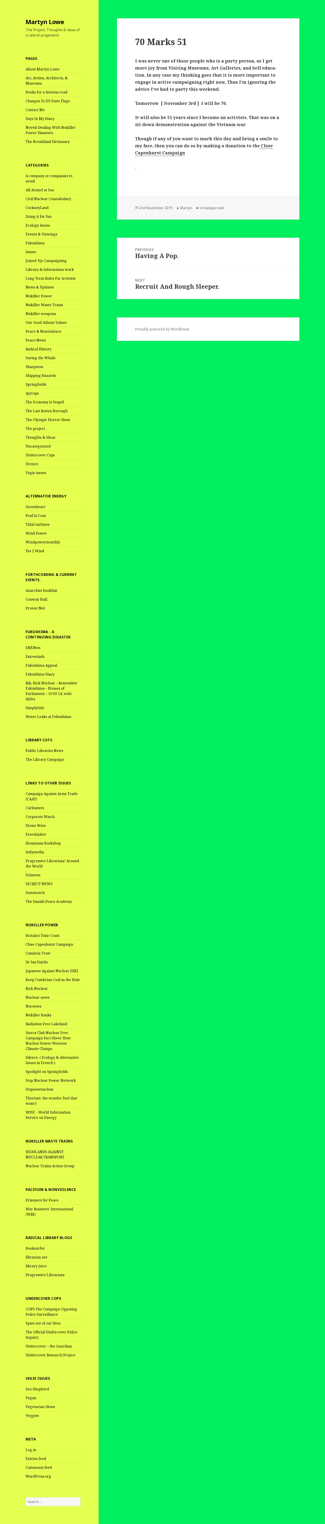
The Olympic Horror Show (48, 419)
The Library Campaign (45, 759)
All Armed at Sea (40, 190)
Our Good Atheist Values (46, 322)
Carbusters (35, 807)
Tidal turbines (38, 524)
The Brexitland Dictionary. (48, 141)
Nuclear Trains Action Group (50, 1165)
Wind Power (36, 533)
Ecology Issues (38, 225)
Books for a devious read (46, 92)
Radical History (39, 349)
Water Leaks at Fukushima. (49, 716)
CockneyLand (37, 207)
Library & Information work (50, 269)
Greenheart (35, 506)
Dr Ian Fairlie (37, 962)
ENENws (33, 647)
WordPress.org (38, 1476)
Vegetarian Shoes (40, 1406)
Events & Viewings (41, 234)
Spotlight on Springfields (47, 1071)
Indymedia (35, 852)
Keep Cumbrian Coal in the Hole (53, 979)
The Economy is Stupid (45, 402)
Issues (31, 251)
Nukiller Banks (38, 1015)
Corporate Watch (40, 816)
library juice (36, 1266)
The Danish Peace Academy (49, 901)
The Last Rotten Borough (47, 410)
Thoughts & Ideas (40, 437)
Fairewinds (35, 656)
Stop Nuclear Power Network (51, 1080)
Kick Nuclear (37, 988)
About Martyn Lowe (42, 69)
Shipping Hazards (41, 375)
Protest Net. (36, 608)
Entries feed (36, 1458)
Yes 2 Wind (35, 550)
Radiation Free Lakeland (46, 1023)
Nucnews (33, 1006)
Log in (31, 1449)
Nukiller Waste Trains (44, 304)
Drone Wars (36, 825)
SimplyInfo (35, 707)
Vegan (31, 1397)
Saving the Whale (40, 357)
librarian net (36, 1257)
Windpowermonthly (43, 542)
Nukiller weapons (41, 313)
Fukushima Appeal (41, 665)
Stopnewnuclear (40, 1089)
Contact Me (35, 109)
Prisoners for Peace (42, 1200)
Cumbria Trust (38, 953)
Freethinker (36, 834)
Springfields (36, 384)
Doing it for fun (39, 216)
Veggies (32, 1415)
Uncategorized (38, 446)
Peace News (36, 340)
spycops (32, 393)
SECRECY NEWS (39, 883)
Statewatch (35, 892)
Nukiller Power (39, 296)
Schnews (33, 875)
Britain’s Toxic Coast (42, 935)
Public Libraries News (44, 750)
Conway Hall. (37, 599)
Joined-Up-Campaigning (46, 260)
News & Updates (40, 287)
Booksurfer (35, 1248)
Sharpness (34, 366)
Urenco (32, 463)
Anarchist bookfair (41, 590)
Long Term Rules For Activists (51, 278)
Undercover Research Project (50, 1355)
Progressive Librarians (45, 1274)
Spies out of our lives (43, 1323)
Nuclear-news (38, 997)
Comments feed (39, 1467)
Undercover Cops (40, 455)
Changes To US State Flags (48, 101)
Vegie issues (36, 472)
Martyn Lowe (45, 22)
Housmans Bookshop (43, 843)
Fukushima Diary (40, 674)
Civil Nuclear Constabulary (48, 198)
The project (35, 428)
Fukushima (35, 243)
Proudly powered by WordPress (162, 329)
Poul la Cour (36, 515)
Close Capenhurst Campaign (49, 944)
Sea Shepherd (37, 1389)
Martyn (186, 207)
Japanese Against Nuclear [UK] (52, 970)
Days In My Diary (40, 118)
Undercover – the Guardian (49, 1346)
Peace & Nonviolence (43, 331)
